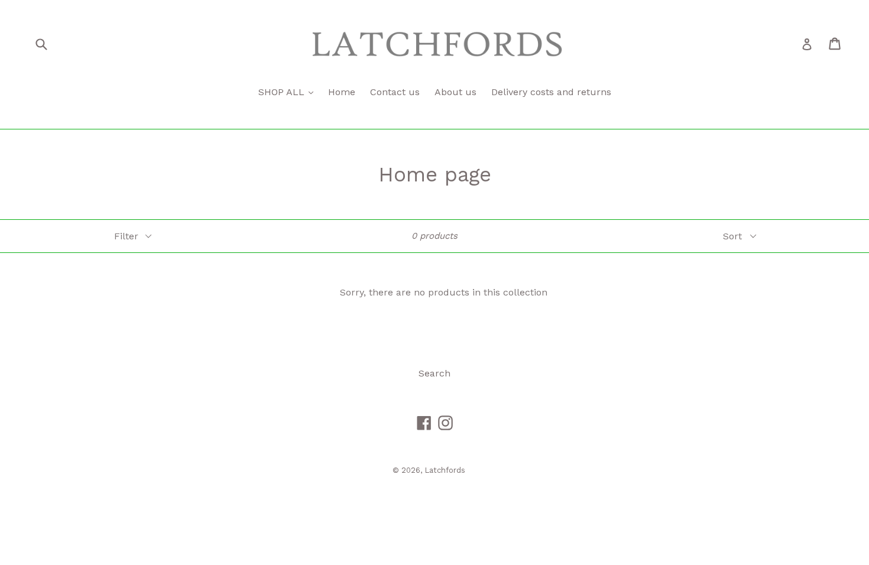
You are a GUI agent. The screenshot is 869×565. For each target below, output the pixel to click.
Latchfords (444, 470)
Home (341, 92)
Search (434, 373)
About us (455, 92)
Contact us (395, 92)
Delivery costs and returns (551, 92)
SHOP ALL (282, 92)
